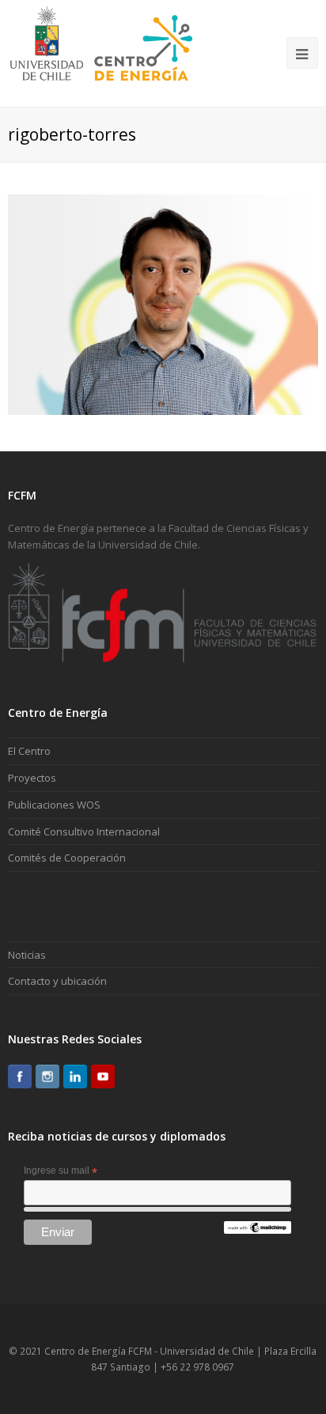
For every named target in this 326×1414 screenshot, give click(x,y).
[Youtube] (103, 1076)
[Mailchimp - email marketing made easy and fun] (257, 1230)
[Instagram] (47, 1076)
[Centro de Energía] (101, 52)
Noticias (27, 955)
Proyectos (32, 778)
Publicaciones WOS (54, 804)
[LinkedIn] (75, 1076)
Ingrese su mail (60, 1171)
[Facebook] (20, 1076)
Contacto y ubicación (57, 981)
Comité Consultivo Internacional (84, 831)
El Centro (29, 751)
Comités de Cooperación (67, 857)
